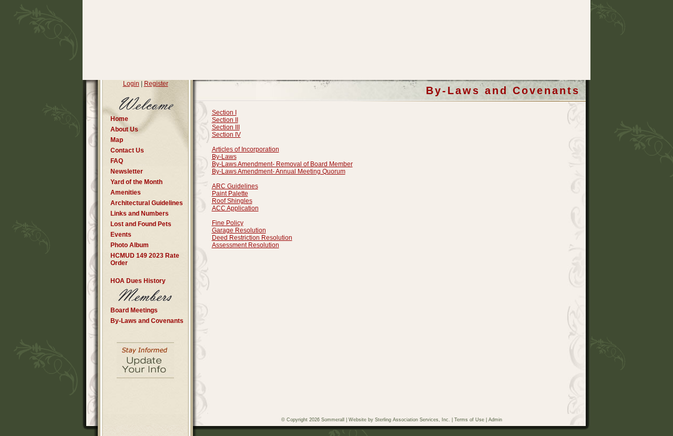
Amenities (125, 192)
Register (156, 83)
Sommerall (332, 419)
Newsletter (126, 171)
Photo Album (129, 245)
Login (131, 83)
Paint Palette (230, 193)
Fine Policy (227, 223)
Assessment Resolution (245, 245)
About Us (124, 129)
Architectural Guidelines (146, 203)
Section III (226, 127)
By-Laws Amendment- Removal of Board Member (282, 164)
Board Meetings (134, 310)
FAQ (116, 161)
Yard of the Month (136, 182)
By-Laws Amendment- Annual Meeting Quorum (278, 171)
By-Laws (224, 156)
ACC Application (235, 208)
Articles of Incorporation (245, 149)
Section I (224, 112)
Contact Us (127, 150)
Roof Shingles (232, 201)
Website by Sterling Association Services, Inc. (399, 419)
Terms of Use (469, 419)
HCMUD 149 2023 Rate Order (144, 259)
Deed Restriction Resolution (252, 237)
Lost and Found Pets (140, 224)
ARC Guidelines (235, 186)
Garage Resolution (239, 230)
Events (120, 234)
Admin (495, 419)
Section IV (226, 134)
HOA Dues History (138, 281)
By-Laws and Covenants (146, 321)
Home (119, 119)
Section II (225, 120)
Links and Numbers (139, 213)
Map (116, 140)
